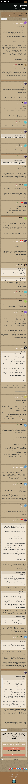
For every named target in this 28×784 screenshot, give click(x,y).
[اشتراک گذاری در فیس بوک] (24, 769)
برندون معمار (20, 64)
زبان (17, 774)
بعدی (4, 18)
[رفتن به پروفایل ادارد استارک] (25, 122)
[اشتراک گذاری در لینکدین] (12, 769)
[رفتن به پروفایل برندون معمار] (25, 65)
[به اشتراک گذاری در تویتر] (26, 769)
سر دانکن (21, 102)
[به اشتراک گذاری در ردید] (16, 769)
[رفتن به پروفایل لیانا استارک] (25, 218)
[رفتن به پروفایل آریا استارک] (25, 397)
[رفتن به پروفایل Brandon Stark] (25, 22)
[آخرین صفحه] (2, 19)
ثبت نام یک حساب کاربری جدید (14, 748)
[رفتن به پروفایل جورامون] (25, 83)
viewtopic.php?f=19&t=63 (20, 391)
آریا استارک (21, 396)
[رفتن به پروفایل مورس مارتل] (25, 264)
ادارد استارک (21, 121)
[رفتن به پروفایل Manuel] (25, 425)
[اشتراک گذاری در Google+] (22, 769)
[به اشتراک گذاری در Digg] (20, 769)
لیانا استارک (21, 218)
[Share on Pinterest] (10, 769)
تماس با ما (12, 774)
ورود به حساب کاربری (14, 754)
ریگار (22, 347)
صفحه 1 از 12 (14, 19)
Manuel (21, 425)
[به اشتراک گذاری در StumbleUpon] (14, 769)
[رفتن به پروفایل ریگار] (25, 347)
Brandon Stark (21, 15)
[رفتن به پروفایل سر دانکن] (25, 103)
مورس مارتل (20, 264)
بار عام (10, 15)
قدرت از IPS (14, 777)
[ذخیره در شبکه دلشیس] (18, 769)
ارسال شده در (18, 23)
